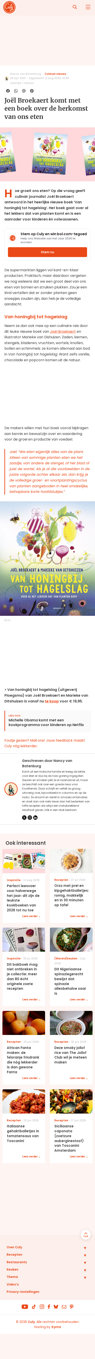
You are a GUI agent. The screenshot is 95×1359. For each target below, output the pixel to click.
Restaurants (17, 1262)
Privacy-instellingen (23, 1292)
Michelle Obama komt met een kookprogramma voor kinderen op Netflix (46, 722)
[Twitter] (24, 817)
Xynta (56, 1327)
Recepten (14, 1254)
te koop (52, 701)
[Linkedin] (35, 817)
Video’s (13, 1284)
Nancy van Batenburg (25, 74)
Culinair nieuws (55, 74)
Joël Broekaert (63, 331)
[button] (82, 1247)
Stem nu (47, 252)
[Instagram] (30, 817)
